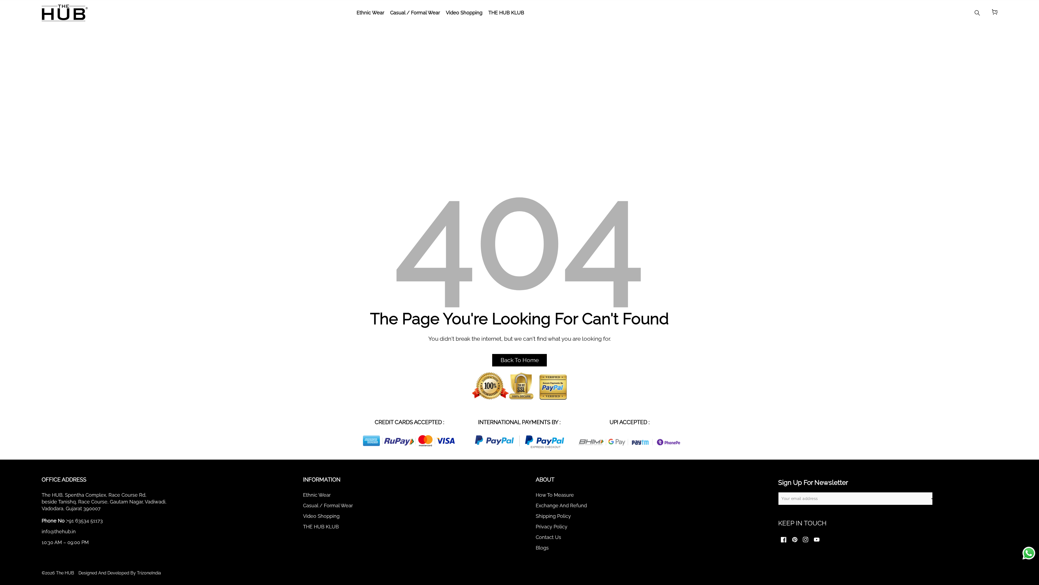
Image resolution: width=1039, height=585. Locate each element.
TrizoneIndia (149, 573)
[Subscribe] (933, 498)
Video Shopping (321, 516)
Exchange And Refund (561, 505)
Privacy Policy (551, 526)
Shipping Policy (553, 516)
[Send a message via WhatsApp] (1028, 553)
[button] (995, 12)
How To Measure (555, 495)
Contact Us (548, 537)
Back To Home (520, 360)
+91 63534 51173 (85, 521)
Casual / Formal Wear (328, 505)
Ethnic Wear (317, 495)
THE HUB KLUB (321, 526)
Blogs (542, 548)
